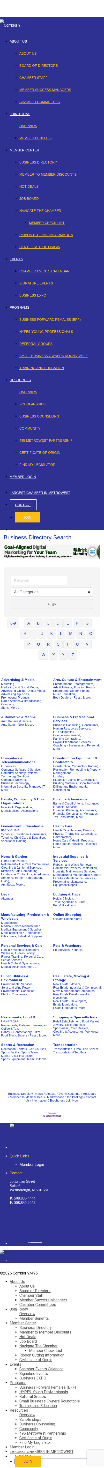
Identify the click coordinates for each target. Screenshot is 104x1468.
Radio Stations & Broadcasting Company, (21, 702)
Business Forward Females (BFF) (50, 319)
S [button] (58, 644)
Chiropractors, (62, 837)
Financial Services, (65, 807)
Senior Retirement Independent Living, (22, 879)
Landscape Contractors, (17, 874)
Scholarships (32, 404)
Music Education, (64, 694)
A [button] (28, 623)
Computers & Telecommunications (18, 760)
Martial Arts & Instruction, (17, 1056)
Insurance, (92, 803)
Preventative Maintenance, (70, 881)
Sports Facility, (10, 1052)
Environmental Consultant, (18, 991)
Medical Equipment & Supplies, (21, 929)
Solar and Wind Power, (16, 987)
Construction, (62, 766)
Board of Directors (38, 65)
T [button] (68, 644)
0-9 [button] (13, 623)
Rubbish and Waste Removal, (72, 864)
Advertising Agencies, (15, 694)
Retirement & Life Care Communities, (25, 864)
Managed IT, (37, 786)
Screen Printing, (80, 691)
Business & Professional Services (73, 719)
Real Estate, (61, 984)
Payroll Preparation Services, (72, 742)
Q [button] (38, 644)
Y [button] (63, 655)
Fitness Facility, (25, 953)
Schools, (7, 834)
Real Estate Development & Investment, (71, 996)
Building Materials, (65, 783)
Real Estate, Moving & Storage (71, 978)
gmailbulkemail (40, 1242)
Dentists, (89, 830)
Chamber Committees (39, 102)
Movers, (75, 984)
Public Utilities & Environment (15, 978)
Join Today (20, 114)
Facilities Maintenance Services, (74, 878)
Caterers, (25, 1025)
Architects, (8, 884)
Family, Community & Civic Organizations (23, 801)
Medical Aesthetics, (13, 967)
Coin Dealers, (80, 1028)
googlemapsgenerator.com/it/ (34, 1242)
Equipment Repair (65, 885)
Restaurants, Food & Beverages (18, 1019)
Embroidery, (61, 691)
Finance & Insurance (70, 799)
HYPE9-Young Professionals (46, 332)
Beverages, (39, 1025)
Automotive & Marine (18, 717)
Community (29, 428)
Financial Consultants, (67, 813)
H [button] (24, 634)
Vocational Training (14, 841)
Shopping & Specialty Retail (76, 1017)
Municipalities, (10, 810)
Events (16, 259)
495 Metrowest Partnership (46, 440)
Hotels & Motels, (63, 898)
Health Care (62, 826)
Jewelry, (58, 1025)
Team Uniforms (36, 1059)
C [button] (48, 623)
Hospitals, (91, 844)
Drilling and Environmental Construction (70, 788)
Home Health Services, (68, 844)
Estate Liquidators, (65, 1004)
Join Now (72, 1100)
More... (15, 707)
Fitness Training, (12, 956)
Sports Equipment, (13, 1059)
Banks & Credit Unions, (68, 803)
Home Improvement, (14, 861)
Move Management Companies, (74, 991)
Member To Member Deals (27, 1097)
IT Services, (8, 766)
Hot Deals (28, 186)
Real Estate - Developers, (70, 1001)
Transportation (65, 1045)
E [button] (68, 623)
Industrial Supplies (30, 936)
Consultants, (90, 725)
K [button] (51, 634)
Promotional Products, (15, 697)
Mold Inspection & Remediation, (22, 933)
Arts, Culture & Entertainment (77, 680)
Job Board (29, 199)
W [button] (43, 655)
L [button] (61, 634)
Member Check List (47, 223)
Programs (19, 307)
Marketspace (55, 1097)
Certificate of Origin (39, 247)
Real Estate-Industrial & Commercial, (77, 987)
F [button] (77, 623)
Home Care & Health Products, (73, 840)
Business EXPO (32, 295)
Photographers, (84, 684)
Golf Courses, (38, 1049)
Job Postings (75, 1097)
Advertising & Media (18, 680)
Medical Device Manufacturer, (20, 926)
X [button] (53, 655)
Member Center (24, 150)
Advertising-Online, (13, 691)
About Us (18, 41)
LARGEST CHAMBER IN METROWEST (40, 493)
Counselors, (89, 833)
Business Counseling (39, 416)
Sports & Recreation (17, 1045)
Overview (28, 126)
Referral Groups (35, 344)
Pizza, (37, 1032)
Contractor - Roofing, (85, 766)
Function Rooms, (85, 687)
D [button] (58, 623)
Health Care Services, (67, 830)
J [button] (42, 634)
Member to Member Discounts (47, 174)
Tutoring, (7, 837)
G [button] (87, 623)
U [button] (77, 644)
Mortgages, (91, 813)
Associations (29, 810)
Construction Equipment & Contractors (75, 760)
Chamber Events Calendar (44, 271)
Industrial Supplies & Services (70, 858)
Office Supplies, (75, 1025)
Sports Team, (29, 1052)
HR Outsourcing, (64, 732)
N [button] (80, 634)
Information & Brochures (48, 1100)
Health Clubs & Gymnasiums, (20, 963)
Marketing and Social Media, (20, 687)
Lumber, (58, 776)
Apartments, (42, 874)
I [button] (33, 634)
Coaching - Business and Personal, (76, 745)
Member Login (23, 477)
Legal (5, 894)
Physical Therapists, (66, 833)
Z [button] (73, 655)
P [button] (28, 644)
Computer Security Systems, (19, 773)
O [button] (90, 634)
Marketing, (8, 684)
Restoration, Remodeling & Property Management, (77, 771)
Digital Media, (37, 691)
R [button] (48, 644)
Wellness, (7, 953)
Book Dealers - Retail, (67, 697)
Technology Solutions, (15, 776)
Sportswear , (61, 1028)
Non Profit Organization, (17, 807)
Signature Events (36, 283)
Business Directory (38, 162)
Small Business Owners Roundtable (53, 356)
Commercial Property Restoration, (75, 868)
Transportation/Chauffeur (69, 1052)
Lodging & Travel (67, 894)
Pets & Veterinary (67, 945)
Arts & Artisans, (63, 687)
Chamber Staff (33, 78)
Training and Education (41, 368)
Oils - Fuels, (9, 936)
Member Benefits (35, 138)
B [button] (38, 623)
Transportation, (63, 1049)
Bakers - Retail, (28, 1035)
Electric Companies (14, 994)
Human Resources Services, (72, 728)
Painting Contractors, (67, 738)
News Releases (45, 1093)
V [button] (87, 644)
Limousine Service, (86, 1049)
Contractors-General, (67, 735)
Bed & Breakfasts (64, 905)
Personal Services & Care (22, 945)
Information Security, (14, 786)
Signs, (5, 707)
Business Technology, (15, 783)
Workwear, (92, 1031)
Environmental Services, (17, 984)
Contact (23, 505)
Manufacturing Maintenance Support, (77, 875)
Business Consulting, (67, 725)
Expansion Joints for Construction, (75, 780)
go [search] (54, 604)
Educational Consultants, (30, 834)
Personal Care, (34, 956)
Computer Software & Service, (21, 769)
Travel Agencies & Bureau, (70, 902)
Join (27, 517)
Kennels (77, 950)
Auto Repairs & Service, (16, 721)
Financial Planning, (66, 810)
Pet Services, (61, 950)
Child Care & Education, (30, 837)
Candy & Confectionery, (16, 1032)
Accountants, (88, 810)
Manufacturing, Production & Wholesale (25, 916)
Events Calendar (70, 1093)
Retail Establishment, (67, 1021)
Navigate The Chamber (40, 211)
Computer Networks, (14, 780)
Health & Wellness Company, (20, 950)
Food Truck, (9, 1035)
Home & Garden (14, 856)
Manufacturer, (10, 922)
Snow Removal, (89, 783)
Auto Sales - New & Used (17, 724)
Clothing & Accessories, (68, 1031)
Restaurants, (9, 1025)
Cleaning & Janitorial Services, (21, 867)
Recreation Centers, (14, 1049)
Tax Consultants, (64, 817)
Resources (20, 380)
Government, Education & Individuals (22, 828)
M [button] (70, 634)
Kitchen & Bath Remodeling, (19, 871)
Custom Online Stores (67, 919)
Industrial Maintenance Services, (74, 871)
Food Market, (90, 1021)
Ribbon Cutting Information (46, 235)
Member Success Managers (45, 90)
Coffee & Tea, (10, 1028)
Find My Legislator (37, 465)
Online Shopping (67, 915)
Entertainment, (62, 684)
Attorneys (7, 898)
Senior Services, (12, 960)
